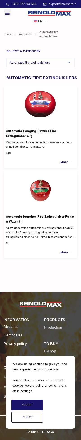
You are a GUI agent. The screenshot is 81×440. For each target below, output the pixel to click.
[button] (7, 12)
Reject (27, 417)
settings (26, 391)
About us (11, 327)
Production (25, 34)
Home (7, 34)
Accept (27, 405)
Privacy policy (15, 344)
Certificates (13, 335)
